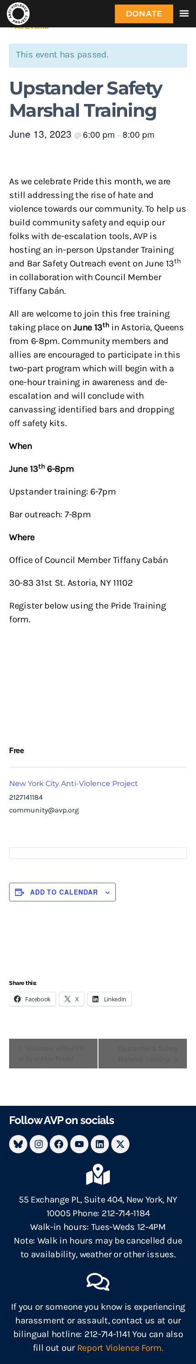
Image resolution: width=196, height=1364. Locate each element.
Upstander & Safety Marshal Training (148, 1053)
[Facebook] (59, 1144)
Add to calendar (64, 891)
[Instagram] (39, 1144)
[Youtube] (79, 1144)
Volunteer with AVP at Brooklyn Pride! (51, 1053)
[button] (183, 13)
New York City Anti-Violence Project (73, 783)
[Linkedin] (100, 1144)
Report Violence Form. (120, 1348)
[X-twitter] (120, 1144)
